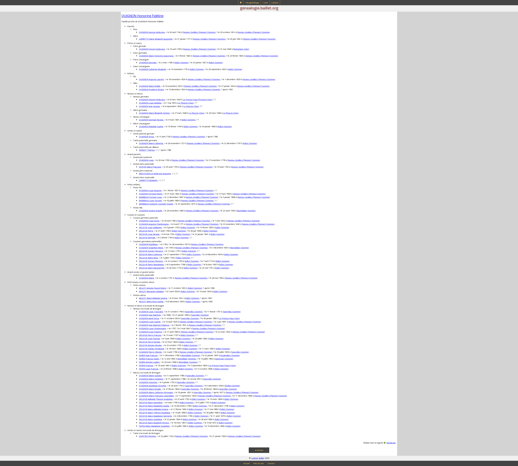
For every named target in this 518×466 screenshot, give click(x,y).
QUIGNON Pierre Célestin (150, 352)
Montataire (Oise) (241, 49)
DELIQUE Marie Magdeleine (151, 264)
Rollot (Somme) (181, 62)
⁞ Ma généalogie (252, 2)
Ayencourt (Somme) (224, 358)
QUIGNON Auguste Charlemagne (154, 224)
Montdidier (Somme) (246, 210)
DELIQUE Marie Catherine (150, 254)
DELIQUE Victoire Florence (151, 251)
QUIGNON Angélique (148, 244)
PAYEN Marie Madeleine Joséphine (154, 426)
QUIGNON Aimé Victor (149, 318)
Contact (274, 2)
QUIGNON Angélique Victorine (152, 385)
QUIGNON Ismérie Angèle (150, 210)
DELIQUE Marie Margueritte (151, 268)
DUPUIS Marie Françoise (150, 167)
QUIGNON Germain (147, 62)
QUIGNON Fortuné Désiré (150, 194)
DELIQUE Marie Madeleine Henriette (155, 416)
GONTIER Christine (147, 436)
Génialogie (391, 442)
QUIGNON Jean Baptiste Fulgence (154, 325)
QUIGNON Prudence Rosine (151, 89)
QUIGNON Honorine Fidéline (142, 15)
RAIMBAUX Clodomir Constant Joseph (156, 204)
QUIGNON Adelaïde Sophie (151, 126)
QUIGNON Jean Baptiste (150, 315)
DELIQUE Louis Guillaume (150, 227)
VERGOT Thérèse (147, 150)
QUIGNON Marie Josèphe (150, 375)
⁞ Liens (265, 2)
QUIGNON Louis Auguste (150, 190)
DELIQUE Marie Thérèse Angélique (154, 412)
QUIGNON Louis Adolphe (150, 103)
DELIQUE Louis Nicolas (149, 234)
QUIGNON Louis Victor (149, 220)
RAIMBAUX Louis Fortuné (150, 200)
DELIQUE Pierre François (150, 335)
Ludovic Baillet (257, 458)
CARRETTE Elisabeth (148, 180)
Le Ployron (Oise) (186, 103)
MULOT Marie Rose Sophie (151, 301)
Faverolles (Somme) (194, 311)
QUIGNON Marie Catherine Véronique (156, 392)
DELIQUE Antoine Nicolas (150, 345)
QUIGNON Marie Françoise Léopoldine (156, 396)
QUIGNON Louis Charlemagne (152, 328)
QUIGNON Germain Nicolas (151, 119)
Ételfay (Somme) (232, 385)
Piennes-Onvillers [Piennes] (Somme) (199, 32)
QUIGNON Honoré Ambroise (152, 49)
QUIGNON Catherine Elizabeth (152, 69)
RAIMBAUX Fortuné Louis (150, 197)
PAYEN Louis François (148, 369)
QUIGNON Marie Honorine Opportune (156, 56)
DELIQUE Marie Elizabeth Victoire (154, 422)
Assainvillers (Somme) (230, 355)
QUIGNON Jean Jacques (149, 106)
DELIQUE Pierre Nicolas (149, 342)
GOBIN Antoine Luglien (149, 362)
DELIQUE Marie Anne (148, 257)
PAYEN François (146, 365)
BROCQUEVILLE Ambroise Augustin (155, 173)
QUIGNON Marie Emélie (149, 86)
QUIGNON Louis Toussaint (151, 311)
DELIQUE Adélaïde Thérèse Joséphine (156, 399)
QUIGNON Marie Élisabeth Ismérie (154, 113)
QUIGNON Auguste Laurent (151, 79)
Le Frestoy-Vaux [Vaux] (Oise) (222, 365)
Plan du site (258, 463)
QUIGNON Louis (146, 160)
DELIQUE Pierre (146, 231)
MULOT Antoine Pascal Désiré (152, 288)
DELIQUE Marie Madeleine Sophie (154, 406)
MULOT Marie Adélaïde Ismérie (153, 298)
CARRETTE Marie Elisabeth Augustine (155, 39)
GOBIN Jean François (148, 355)
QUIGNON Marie (146, 278)
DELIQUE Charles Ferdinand (151, 348)
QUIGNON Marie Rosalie (150, 389)
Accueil (246, 463)
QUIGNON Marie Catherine (151, 143)
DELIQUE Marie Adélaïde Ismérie (153, 409)
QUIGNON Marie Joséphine (151, 379)
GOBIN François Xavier (149, 358)
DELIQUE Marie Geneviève (150, 402)
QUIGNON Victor (146, 136)
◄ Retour (259, 450)
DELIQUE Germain (147, 237)
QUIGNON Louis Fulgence (150, 332)
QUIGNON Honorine (148, 382)
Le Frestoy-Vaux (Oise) (229, 318)
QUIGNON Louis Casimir (150, 321)
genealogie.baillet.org (259, 7)
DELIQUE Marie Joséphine (150, 419)
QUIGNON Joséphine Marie (151, 247)
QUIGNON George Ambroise (152, 32)
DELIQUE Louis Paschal (149, 338)
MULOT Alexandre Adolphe (151, 291)
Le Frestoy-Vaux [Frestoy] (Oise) (197, 99)
